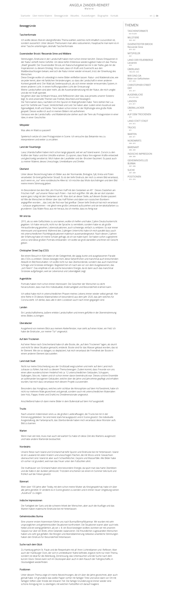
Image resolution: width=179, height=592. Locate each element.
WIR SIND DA (138, 78)
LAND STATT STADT (138, 122)
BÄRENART (133, 148)
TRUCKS (132, 128)
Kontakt (114, 15)
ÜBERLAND (133, 70)
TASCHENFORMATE (138, 32)
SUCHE (132, 171)
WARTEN (132, 135)
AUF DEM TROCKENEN (139, 115)
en (151, 15)
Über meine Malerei (42, 15)
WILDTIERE (133, 38)
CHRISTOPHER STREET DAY (139, 87)
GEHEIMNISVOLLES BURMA (138, 163)
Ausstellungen (88, 15)
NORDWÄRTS (134, 141)
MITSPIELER (134, 54)
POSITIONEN (134, 177)
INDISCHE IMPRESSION (140, 154)
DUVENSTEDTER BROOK (140, 46)
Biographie (102, 15)
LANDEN (132, 102)
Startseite (25, 15)
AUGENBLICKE (135, 95)
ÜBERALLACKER (136, 108)
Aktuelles (74, 15)
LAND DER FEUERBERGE (140, 62)
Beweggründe (61, 15)
